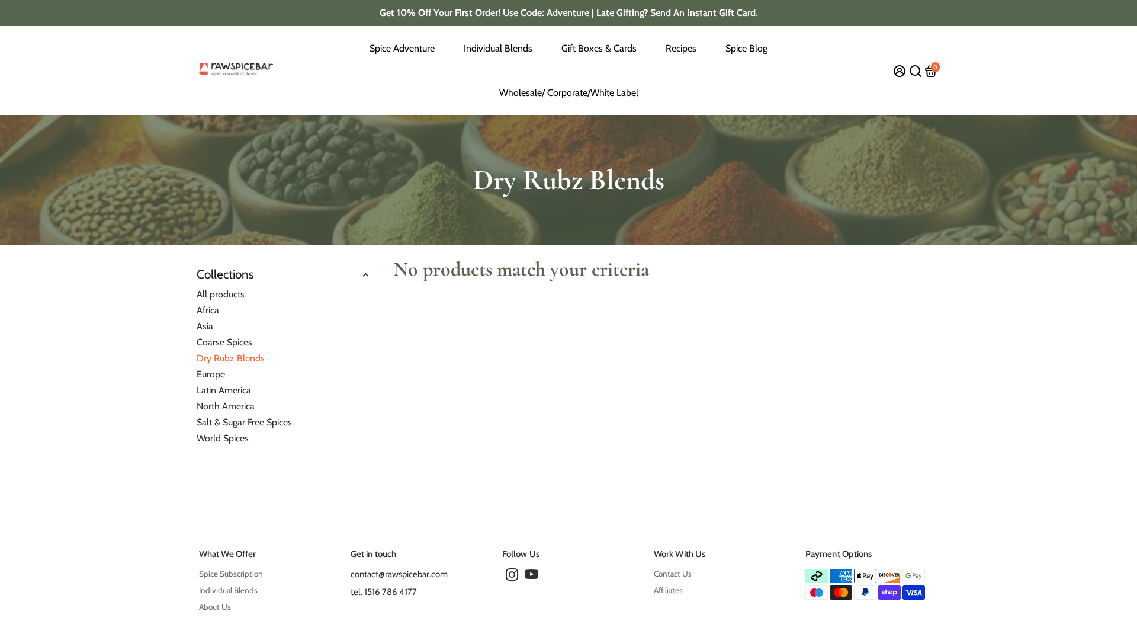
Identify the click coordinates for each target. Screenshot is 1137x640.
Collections (225, 274)
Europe (211, 374)
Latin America (224, 390)
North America (226, 406)
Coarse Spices (224, 342)
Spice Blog (746, 48)
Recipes (681, 48)
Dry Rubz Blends (231, 358)
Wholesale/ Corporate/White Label (568, 92)
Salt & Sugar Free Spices (244, 422)
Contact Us (673, 573)
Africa (208, 310)
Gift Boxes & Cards (599, 48)
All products (221, 294)
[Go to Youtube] (531, 576)
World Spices (223, 438)
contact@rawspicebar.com (399, 574)
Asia (205, 326)
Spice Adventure (402, 48)
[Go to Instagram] (512, 576)
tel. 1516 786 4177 (384, 592)
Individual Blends (498, 48)
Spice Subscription (231, 573)
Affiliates (668, 590)
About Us (215, 607)
